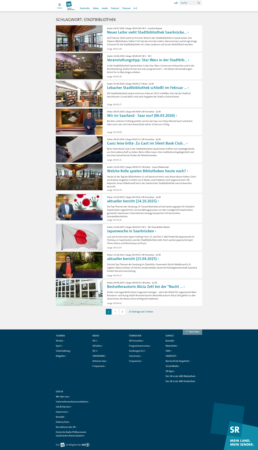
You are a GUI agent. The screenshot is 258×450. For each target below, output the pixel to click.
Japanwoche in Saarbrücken (130, 231)
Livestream (134, 355)
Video (96, 8)
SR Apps (170, 371)
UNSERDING (98, 355)
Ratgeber (60, 355)
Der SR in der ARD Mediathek (180, 376)
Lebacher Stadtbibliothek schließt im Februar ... (147, 87)
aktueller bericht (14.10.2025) (132, 201)
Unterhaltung (63, 350)
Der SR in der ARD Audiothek (180, 381)
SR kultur (97, 345)
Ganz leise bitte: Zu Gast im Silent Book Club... (146, 143)
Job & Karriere (63, 406)
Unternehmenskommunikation (72, 401)
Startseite (85, 8)
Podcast (115, 8)
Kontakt (170, 340)
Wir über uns (62, 396)
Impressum (61, 411)
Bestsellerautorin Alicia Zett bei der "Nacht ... (145, 286)
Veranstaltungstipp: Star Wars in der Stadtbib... (147, 60)
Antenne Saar (99, 361)
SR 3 (94, 350)
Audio (105, 8)
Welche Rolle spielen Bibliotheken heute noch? (146, 171)
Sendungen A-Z (137, 350)
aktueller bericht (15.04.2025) (132, 258)
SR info (59, 340)
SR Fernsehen (136, 340)
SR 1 (94, 340)
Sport (59, 345)
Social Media (172, 366)
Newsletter (171, 345)
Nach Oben (194, 331)
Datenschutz (62, 421)
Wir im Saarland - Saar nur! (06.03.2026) (141, 115)
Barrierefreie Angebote (177, 361)
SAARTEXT (171, 355)
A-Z (135, 8)
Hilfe (168, 350)
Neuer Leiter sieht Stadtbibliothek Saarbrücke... (147, 32)
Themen (126, 8)
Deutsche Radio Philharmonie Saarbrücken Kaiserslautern (71, 434)
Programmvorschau (139, 345)
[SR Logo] (70, 5)
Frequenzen (98, 366)
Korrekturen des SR (65, 427)
